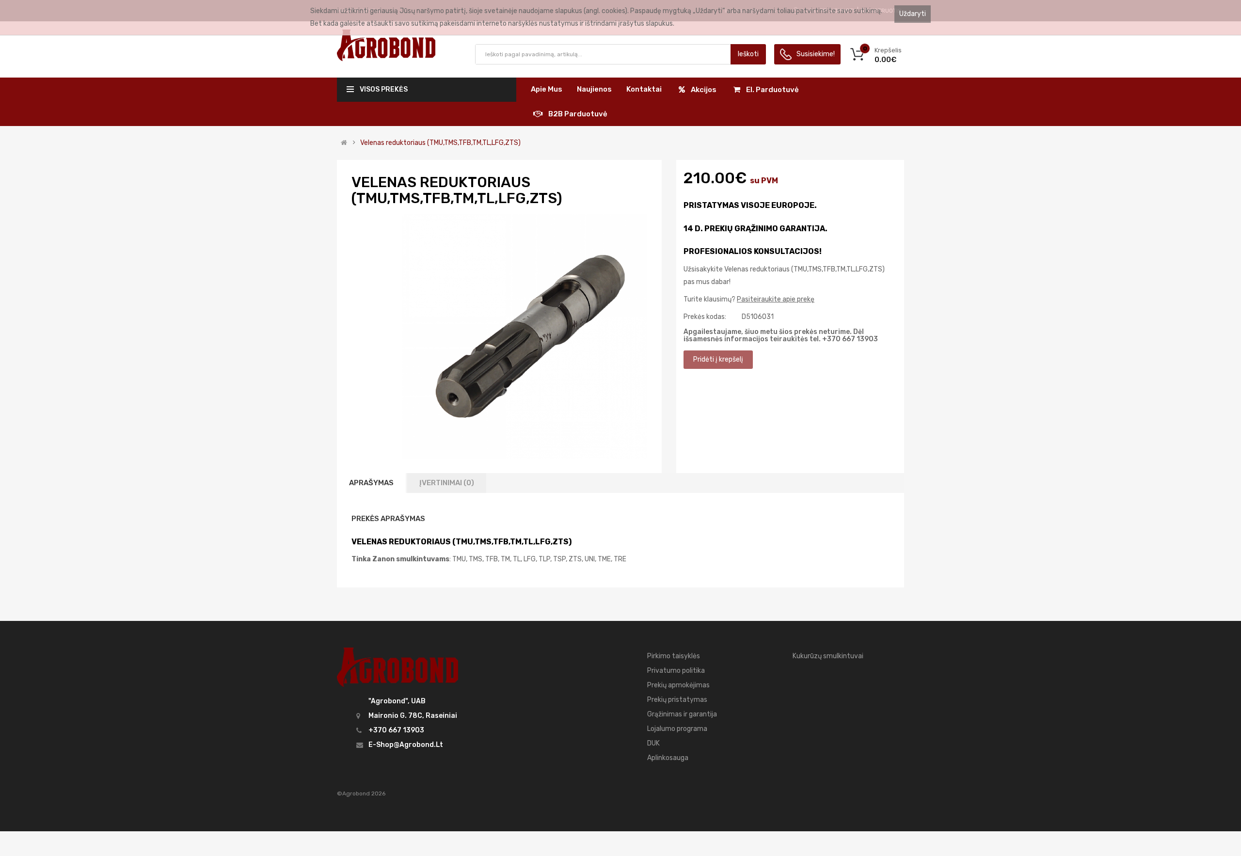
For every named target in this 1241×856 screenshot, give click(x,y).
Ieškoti (748, 54)
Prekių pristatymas (677, 700)
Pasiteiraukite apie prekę (775, 299)
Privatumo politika (676, 670)
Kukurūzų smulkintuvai (828, 656)
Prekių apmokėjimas (678, 685)
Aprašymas (371, 482)
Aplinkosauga (667, 758)
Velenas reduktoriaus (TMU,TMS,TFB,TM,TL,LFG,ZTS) (440, 143)
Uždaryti (912, 14)
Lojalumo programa (677, 729)
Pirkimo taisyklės (673, 656)
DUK (653, 743)
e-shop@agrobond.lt (405, 745)
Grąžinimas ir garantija (682, 714)
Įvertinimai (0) (446, 482)
